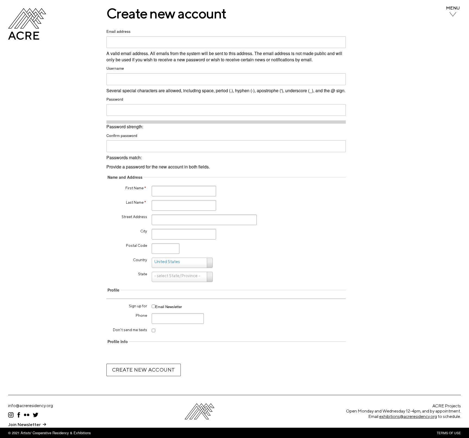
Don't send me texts (130, 330)
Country (140, 260)
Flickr (26, 415)
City (143, 231)
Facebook (18, 415)
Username (115, 68)
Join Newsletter (24, 424)
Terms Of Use (449, 432)
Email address (118, 31)
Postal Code (136, 245)
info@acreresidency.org (30, 405)
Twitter (35, 415)
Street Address (134, 217)
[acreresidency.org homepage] (27, 38)
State (142, 274)
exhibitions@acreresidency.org (408, 416)
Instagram (11, 415)
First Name (135, 188)
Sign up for (138, 306)
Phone (141, 315)
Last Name (136, 202)
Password (114, 99)
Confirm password (121, 135)
